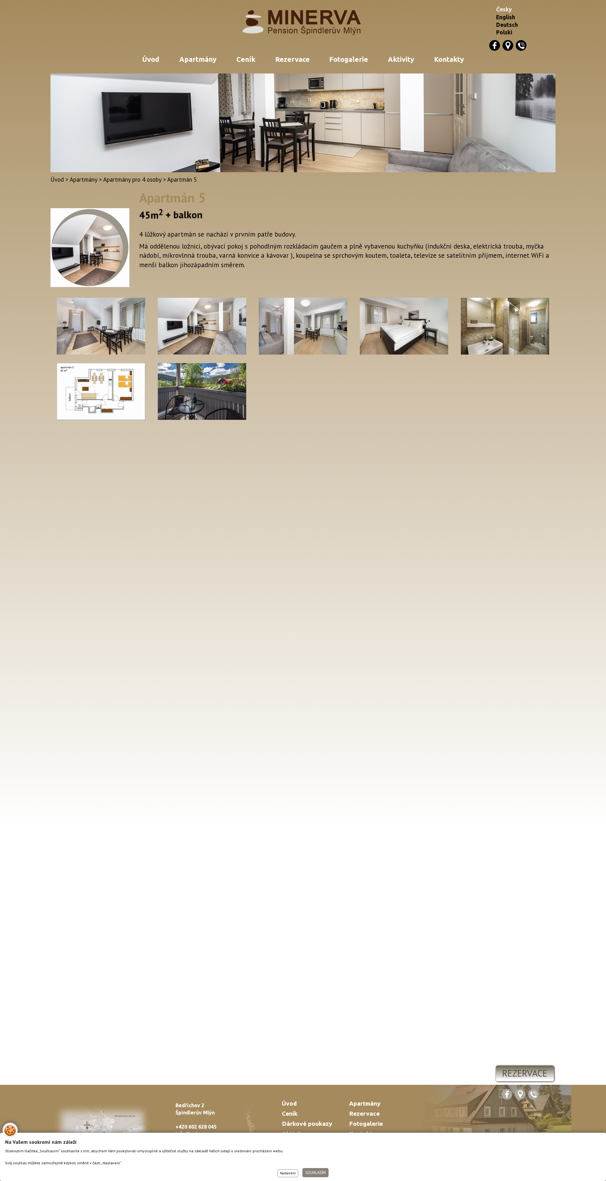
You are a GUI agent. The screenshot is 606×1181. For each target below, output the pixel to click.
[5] (404, 327)
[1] (101, 327)
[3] (303, 327)
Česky (504, 9)
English (505, 17)
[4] (505, 327)
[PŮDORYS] (101, 392)
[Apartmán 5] (89, 284)
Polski (504, 32)
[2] (202, 327)
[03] (202, 392)
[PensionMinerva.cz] (303, 22)
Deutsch (507, 25)
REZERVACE (524, 1073)
